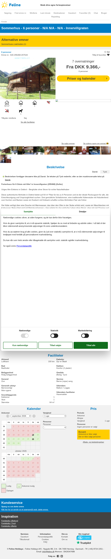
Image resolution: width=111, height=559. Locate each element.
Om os (64, 539)
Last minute (45, 13)
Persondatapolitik (45, 537)
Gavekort (72, 13)
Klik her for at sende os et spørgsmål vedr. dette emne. (24, 509)
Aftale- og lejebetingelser (93, 442)
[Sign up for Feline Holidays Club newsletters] (62, 556)
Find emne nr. (21, 13)
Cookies (45, 539)
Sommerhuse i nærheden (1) (13, 44)
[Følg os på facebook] (58, 556)
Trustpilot (83, 542)
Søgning (7, 13)
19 (33, 435)
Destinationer (59, 13)
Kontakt (64, 537)
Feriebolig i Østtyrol (9, 521)
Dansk (95, 172)
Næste (34, 416)
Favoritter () (85, 13)
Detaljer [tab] (82, 211)
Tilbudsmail (24, 539)
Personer (47, 424)
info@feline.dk (48, 551)
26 (33, 439)
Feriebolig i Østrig (9, 526)
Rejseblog (55, 17)
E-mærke (83, 537)
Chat (96, 13)
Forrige (7, 416)
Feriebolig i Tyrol (8, 523)
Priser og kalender (81, 78)
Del (108, 52)
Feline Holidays (55, 5)
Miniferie (33, 13)
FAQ (45, 542)
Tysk (105, 172)
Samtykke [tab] (28, 211)
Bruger (104, 13)
